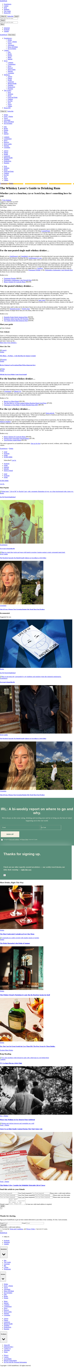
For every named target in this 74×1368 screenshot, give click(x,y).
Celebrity (10, 62)
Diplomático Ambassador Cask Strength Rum (59, 270)
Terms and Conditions (14, 839)
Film (9, 52)
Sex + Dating (4, 1116)
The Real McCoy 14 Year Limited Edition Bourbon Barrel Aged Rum (25, 403)
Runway (10, 68)
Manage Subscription (10, 1360)
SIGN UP (3, 1225)
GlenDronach (14, 256)
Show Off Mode (13, 47)
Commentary (12, 64)
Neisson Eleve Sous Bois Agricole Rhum (16, 438)
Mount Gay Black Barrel (11, 401)
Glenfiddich (24, 256)
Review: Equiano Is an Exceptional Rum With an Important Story (18, 365)
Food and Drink (12, 97)
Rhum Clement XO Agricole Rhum (15, 282)
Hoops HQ (7, 13)
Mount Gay (17, 391)
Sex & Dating (12, 48)
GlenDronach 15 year (35, 258)
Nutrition (10, 85)
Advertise (7, 1350)
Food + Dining (12, 41)
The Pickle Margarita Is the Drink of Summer (15, 943)
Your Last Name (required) (26, 1197)
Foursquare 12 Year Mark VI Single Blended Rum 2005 (21, 405)
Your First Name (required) (26, 1195)
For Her (10, 101)
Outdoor (10, 99)
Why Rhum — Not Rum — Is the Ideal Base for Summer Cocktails (18, 356)
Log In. (14, 460)
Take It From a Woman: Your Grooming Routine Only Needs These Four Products (22, 609)
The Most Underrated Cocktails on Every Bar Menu (17, 934)
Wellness (6, 9)
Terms (6, 1352)
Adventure (11, 45)
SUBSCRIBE (8, 457)
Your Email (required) (24, 1193)
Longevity (11, 82)
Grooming (11, 73)
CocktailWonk (45, 231)
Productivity (11, 87)
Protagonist (7, 1269)
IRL (5, 1265)
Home (9, 95)
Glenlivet (40, 268)
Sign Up (10, 834)
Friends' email (4, 1204)
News (9, 66)
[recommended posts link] (21, 928)
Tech (9, 102)
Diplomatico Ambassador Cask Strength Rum (18, 280)
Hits (5, 1260)
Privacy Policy (25, 839)
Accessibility (8, 1359)
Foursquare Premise (34, 270)
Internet (10, 59)
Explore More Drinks (6, 1050)
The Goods (7, 11)
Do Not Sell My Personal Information (15, 1362)
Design (10, 55)
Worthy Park (26, 309)
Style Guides (12, 69)
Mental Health (12, 83)
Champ (6, 1267)
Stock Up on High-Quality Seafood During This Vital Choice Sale (21, 1129)
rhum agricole (50, 413)
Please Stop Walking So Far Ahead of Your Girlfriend (17, 1119)
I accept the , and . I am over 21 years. (21, 839)
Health (10, 80)
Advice (10, 76)
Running (10, 89)
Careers (6, 1357)
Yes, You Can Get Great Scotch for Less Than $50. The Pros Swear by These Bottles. (27, 1046)
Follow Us (3, 16)
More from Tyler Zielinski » (8, 342)
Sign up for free (35, 443)
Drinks (10, 40)
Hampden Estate (15, 309)
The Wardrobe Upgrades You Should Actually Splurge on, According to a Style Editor (23, 558)
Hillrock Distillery (5, 421)
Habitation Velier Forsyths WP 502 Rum (16, 319)
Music (9, 57)
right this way (26, 870)
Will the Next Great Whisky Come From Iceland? (13, 374)
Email (2, 1223)
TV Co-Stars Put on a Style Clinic (11, 1063)
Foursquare (7, 391)
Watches (10, 71)
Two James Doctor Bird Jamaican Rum (16, 320)
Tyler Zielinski (6, 200)
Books (10, 54)
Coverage (7, 1264)
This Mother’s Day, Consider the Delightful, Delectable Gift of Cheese (22, 1185)
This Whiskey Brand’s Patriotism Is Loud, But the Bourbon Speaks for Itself (25, 995)
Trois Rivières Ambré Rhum (12, 440)
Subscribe (10, 16)
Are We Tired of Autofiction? (8, 497)
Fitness (10, 78)
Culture (6, 6)
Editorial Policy (8, 1347)
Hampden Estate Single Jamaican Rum (15, 317)
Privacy (6, 1355)
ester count (42, 300)
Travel (10, 43)
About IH (7, 1345)
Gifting (10, 106)
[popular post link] (37, 491)
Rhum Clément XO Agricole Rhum (15, 437)
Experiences (7, 4)
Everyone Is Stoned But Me (7, 548)
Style (5, 7)
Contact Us (7, 1348)
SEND (2, 1206)
